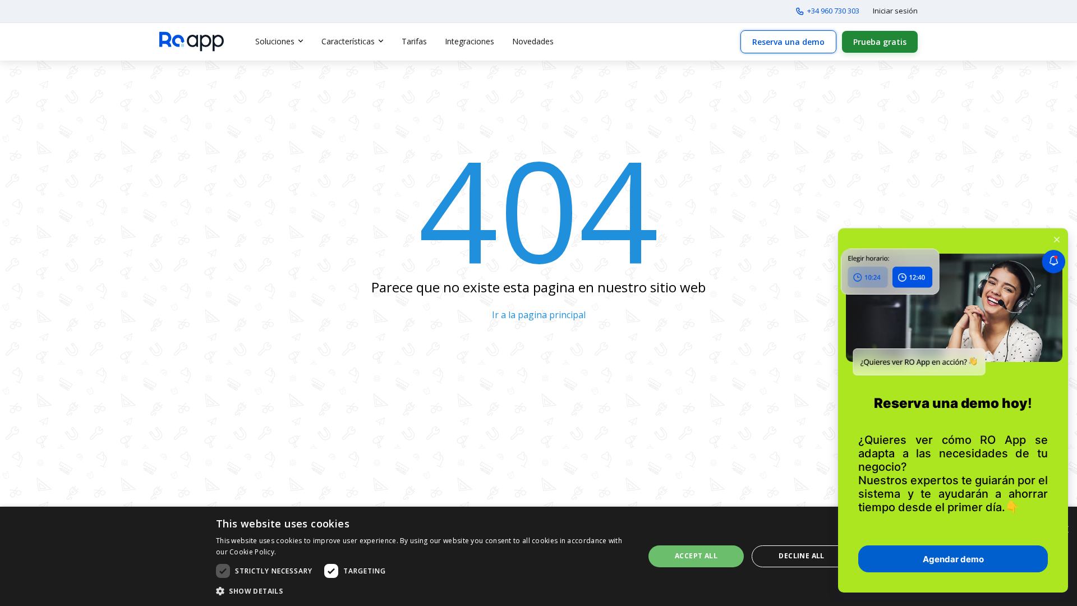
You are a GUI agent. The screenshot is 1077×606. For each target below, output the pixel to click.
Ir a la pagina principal (539, 315)
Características (348, 41)
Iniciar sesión (895, 11)
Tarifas (414, 41)
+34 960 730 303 (833, 11)
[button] (424, 591)
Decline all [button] (801, 556)
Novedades (533, 41)
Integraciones (469, 41)
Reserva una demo (788, 41)
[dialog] (538, 556)
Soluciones (274, 41)
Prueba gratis (879, 41)
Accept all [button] (696, 556)
